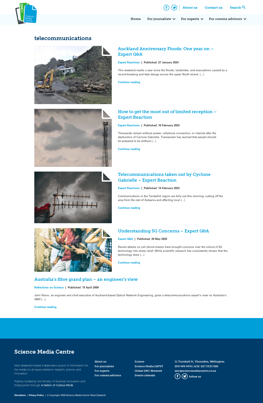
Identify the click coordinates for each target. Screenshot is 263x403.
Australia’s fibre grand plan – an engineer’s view (86, 279)
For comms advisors (225, 19)
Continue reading (129, 82)
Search (235, 7)
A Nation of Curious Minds (57, 385)
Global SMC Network (148, 370)
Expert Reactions (129, 62)
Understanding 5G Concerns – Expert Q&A (163, 230)
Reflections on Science (49, 287)
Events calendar (145, 375)
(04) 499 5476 (183, 366)
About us (190, 7)
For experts (190, 19)
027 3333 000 (209, 366)
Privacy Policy (36, 395)
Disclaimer (20, 395)
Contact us (214, 7)
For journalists (159, 19)
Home (136, 19)
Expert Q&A (125, 238)
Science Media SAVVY (149, 366)
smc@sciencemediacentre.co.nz (195, 370)
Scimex (139, 361)
